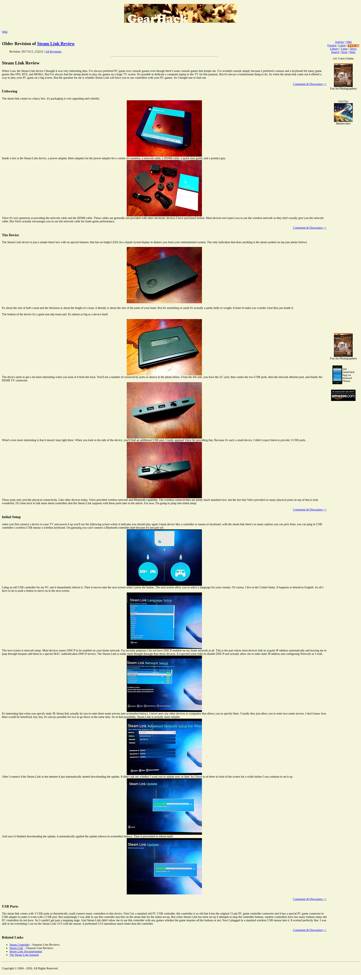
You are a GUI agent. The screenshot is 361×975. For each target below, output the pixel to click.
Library (334, 48)
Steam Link (16, 948)
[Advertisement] (343, 270)
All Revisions (53, 51)
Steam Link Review (56, 43)
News (353, 48)
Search (335, 52)
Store (344, 52)
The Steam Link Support (24, 954)
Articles (339, 42)
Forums (331, 45)
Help (352, 52)
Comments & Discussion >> (310, 84)
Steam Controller (19, 944)
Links (344, 48)
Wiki (5, 31)
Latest (342, 45)
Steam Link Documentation (25, 951)
